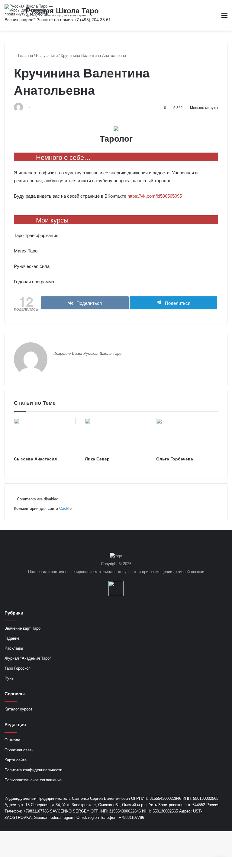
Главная (25, 55)
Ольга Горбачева (174, 459)
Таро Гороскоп (18, 668)
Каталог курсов (19, 709)
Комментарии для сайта (43, 508)
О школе (12, 740)
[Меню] (224, 18)
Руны (9, 678)
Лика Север (97, 459)
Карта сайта (16, 760)
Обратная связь (19, 750)
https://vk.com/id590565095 (154, 196)
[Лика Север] (116, 435)
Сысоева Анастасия (35, 459)
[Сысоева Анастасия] (45, 435)
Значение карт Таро (22, 628)
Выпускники (47, 55)
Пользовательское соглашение (33, 780)
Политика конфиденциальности (33, 770)
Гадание (12, 638)
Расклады (14, 648)
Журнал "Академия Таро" (28, 658)
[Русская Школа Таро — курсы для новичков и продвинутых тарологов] (33, 10)
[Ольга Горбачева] (187, 435)
